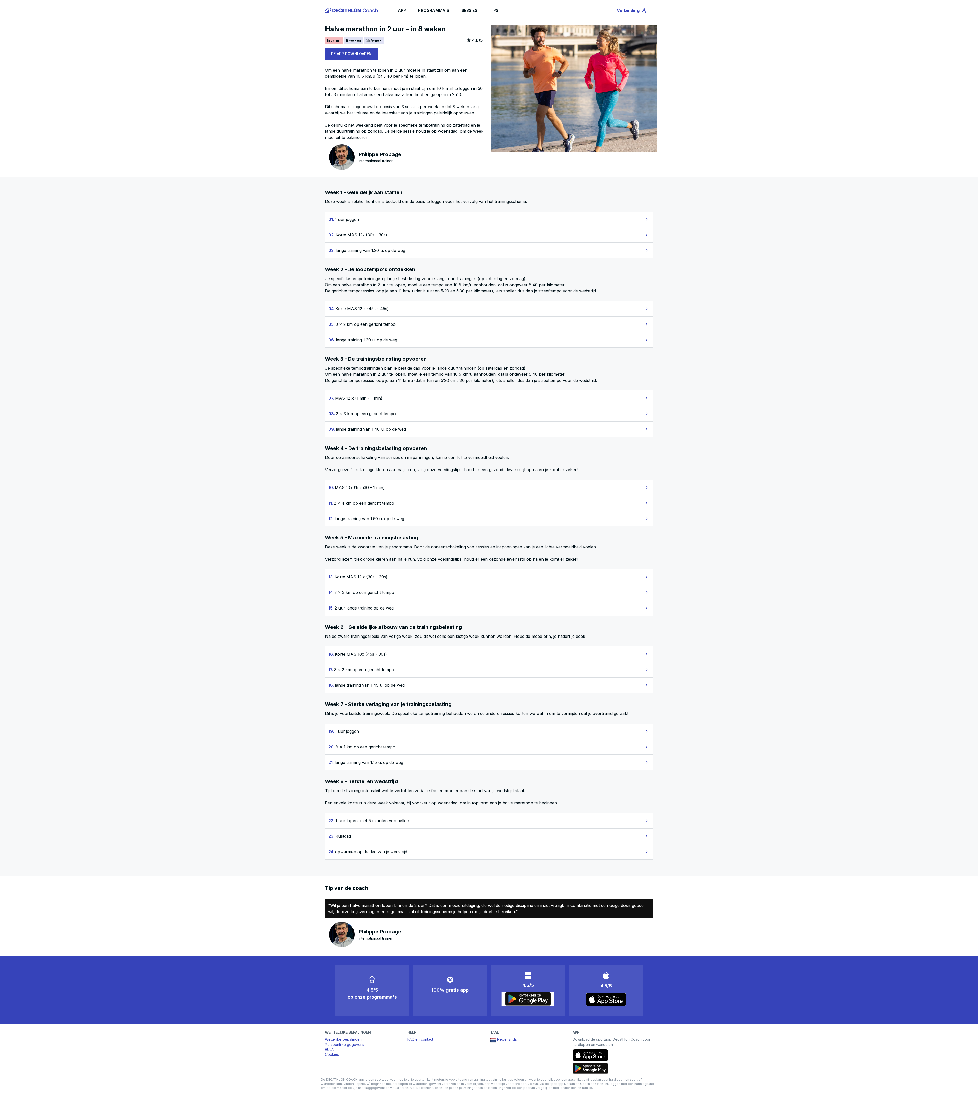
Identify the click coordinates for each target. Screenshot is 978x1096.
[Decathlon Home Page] (352, 10)
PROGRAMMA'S (433, 10)
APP (402, 10)
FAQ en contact (420, 1039)
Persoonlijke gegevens (344, 1044)
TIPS (494, 10)
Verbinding (631, 11)
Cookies (332, 1054)
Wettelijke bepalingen (343, 1039)
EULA (329, 1049)
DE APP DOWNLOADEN (351, 53)
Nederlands (507, 1039)
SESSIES (469, 10)
